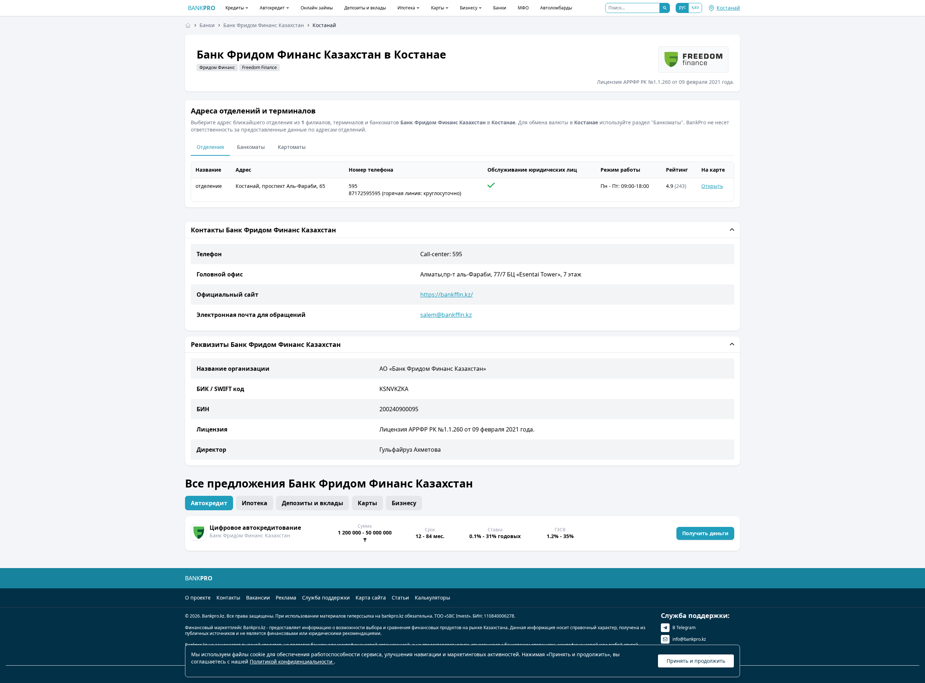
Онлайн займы (317, 8)
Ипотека (406, 8)
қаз (695, 7)
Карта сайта (371, 597)
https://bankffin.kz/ (446, 294)
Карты (437, 8)
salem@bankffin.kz (446, 315)
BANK (201, 8)
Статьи (400, 597)
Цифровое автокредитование (255, 528)
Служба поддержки (326, 597)
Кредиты (234, 8)
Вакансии (258, 597)
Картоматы (292, 146)
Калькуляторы (432, 597)
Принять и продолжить (696, 660)
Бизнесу (468, 8)
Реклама (286, 597)
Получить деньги (705, 533)
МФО (523, 8)
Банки (499, 8)
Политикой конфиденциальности (292, 661)
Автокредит (272, 8)
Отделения (210, 146)
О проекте (198, 597)
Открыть (712, 185)
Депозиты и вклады (365, 8)
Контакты (228, 597)
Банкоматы (251, 146)
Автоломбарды (556, 8)
